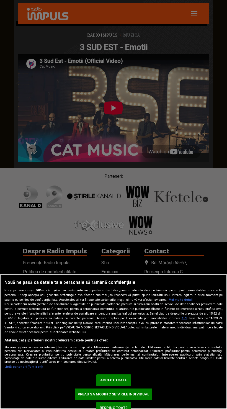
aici (184, 318)
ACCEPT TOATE (113, 380)
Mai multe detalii (181, 300)
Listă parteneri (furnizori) (23, 367)
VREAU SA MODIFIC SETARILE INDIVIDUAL (113, 394)
